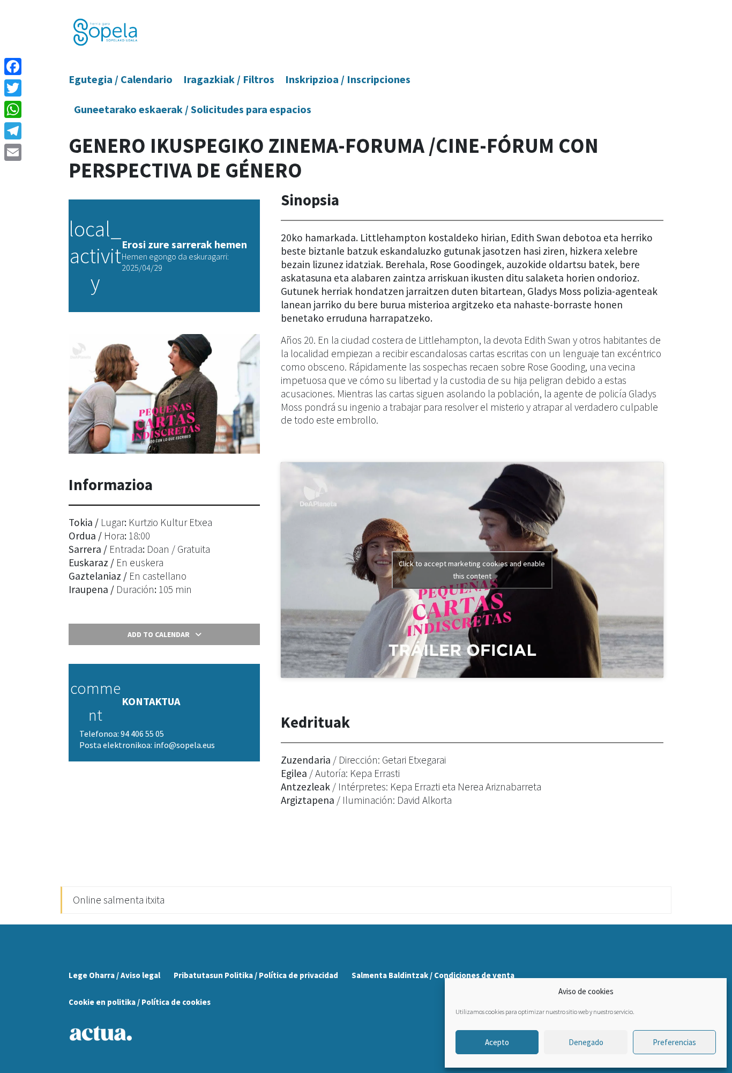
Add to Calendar (159, 634)
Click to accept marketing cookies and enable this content (472, 570)
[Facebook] (13, 66)
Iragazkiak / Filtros (228, 79)
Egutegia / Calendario (121, 79)
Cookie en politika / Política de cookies (140, 1002)
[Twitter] (13, 88)
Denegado (586, 1042)
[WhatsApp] (13, 109)
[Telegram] (13, 131)
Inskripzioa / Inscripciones (347, 79)
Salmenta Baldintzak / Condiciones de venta (433, 975)
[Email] (13, 152)
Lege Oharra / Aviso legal (114, 975)
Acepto (497, 1042)
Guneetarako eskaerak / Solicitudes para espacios (192, 109)
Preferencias (674, 1042)
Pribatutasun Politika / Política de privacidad (256, 975)
